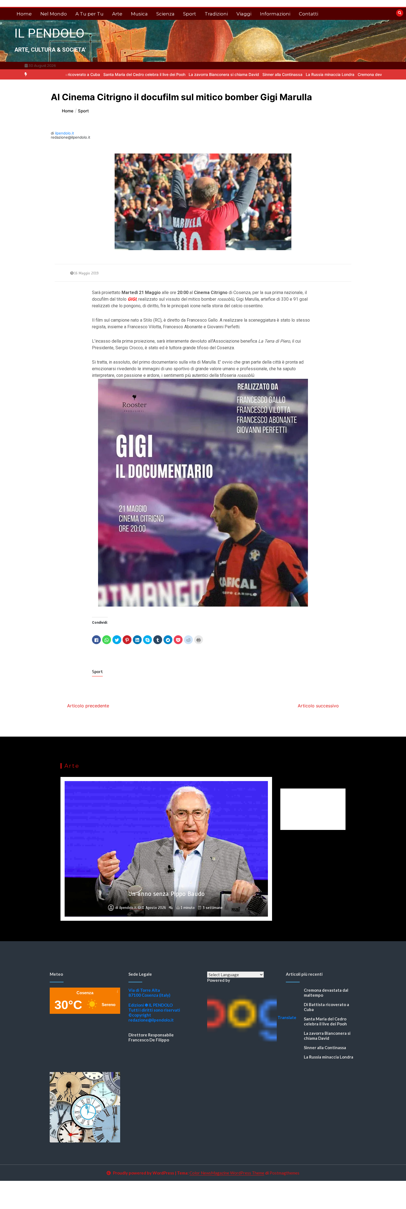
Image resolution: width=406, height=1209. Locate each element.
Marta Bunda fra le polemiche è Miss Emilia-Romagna (166, 894)
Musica (139, 14)
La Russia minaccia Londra (292, 74)
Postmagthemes (284, 1172)
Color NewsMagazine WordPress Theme (226, 1172)
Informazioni (275, 14)
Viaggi (243, 14)
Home (24, 14)
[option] (106, 74)
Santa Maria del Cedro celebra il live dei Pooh (106, 74)
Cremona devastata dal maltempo (350, 74)
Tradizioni (216, 14)
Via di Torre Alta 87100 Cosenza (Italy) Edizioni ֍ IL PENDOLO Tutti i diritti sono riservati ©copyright (154, 1002)
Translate (287, 1017)
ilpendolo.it (64, 133)
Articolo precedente (88, 705)
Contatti (308, 14)
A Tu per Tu (89, 14)
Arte (117, 14)
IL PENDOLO (49, 33)
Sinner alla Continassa (244, 74)
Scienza (165, 14)
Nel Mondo (53, 14)
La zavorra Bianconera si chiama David (186, 74)
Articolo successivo (318, 705)
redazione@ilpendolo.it (151, 1019)
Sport (189, 14)
